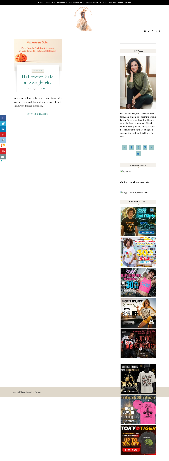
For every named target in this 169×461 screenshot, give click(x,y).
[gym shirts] (138, 326)
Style (120, 3)
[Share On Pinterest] (3, 134)
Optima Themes (34, 392)
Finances (37, 71)
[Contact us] (3, 156)
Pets (105, 3)
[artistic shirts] (138, 393)
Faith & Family (75, 3)
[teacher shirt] (138, 265)
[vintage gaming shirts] (138, 357)
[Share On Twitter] (3, 123)
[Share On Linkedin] (3, 129)
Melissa (46, 88)
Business (61, 3)
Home (40, 3)
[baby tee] (138, 296)
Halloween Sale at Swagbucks (37, 80)
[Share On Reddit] (3, 140)
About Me (49, 3)
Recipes (112, 3)
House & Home (93, 3)
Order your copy (141, 182)
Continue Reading (37, 114)
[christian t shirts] (138, 423)
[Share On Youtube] (3, 151)
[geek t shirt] (138, 235)
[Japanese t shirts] (138, 454)
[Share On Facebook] (3, 118)
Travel (128, 3)
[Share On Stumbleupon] (3, 145)
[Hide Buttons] (1, 161)
